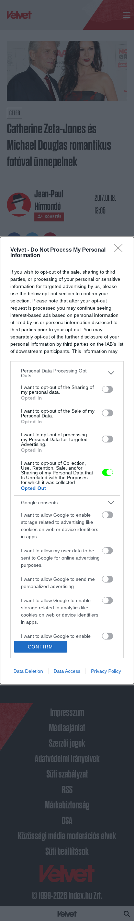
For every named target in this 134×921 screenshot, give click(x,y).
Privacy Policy (106, 671)
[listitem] (67, 373)
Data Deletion (28, 671)
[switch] (107, 389)
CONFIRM (40, 646)
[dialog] (67, 460)
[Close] (120, 250)
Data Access (67, 671)
